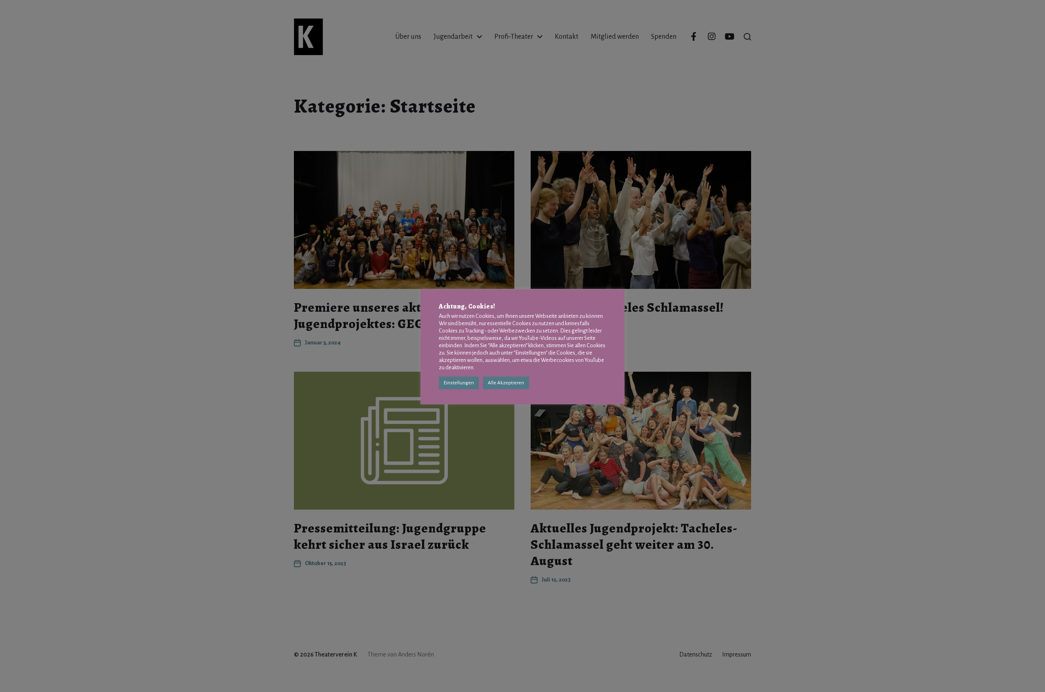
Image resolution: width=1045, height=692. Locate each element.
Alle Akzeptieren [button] (506, 383)
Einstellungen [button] (459, 383)
